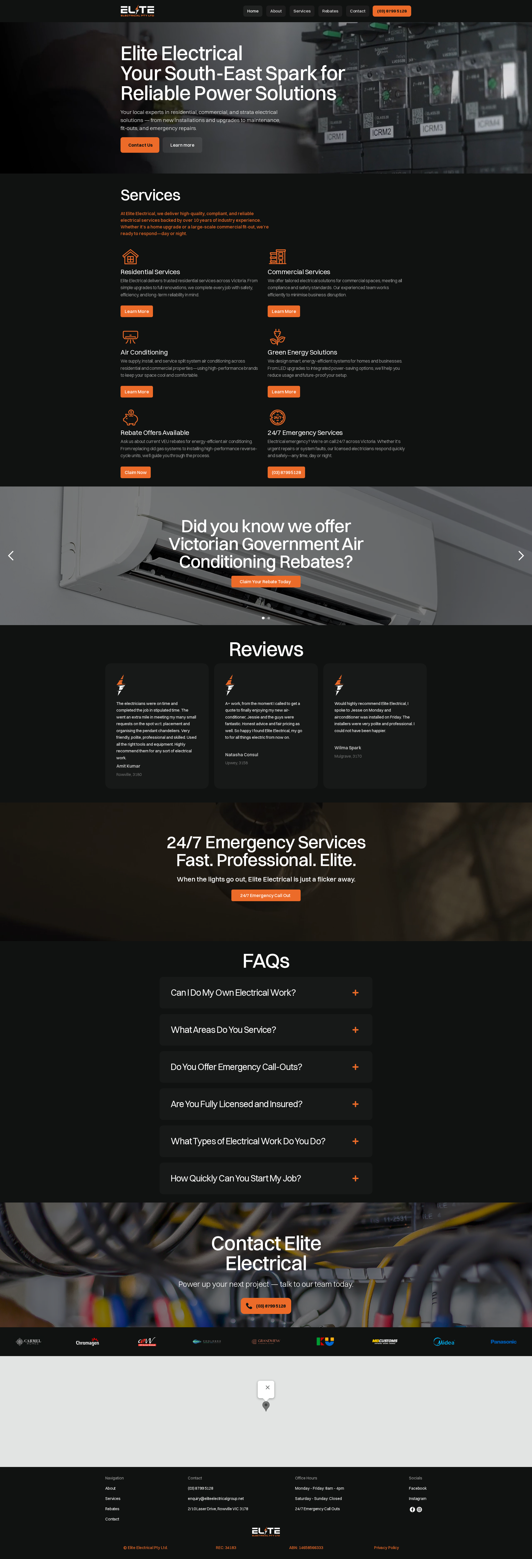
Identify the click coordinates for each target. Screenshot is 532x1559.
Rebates (330, 11)
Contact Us (140, 145)
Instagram (417, 1498)
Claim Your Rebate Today (265, 581)
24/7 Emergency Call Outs (317, 1508)
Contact (357, 11)
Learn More (137, 311)
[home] (137, 10)
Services (302, 11)
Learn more (182, 145)
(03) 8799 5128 (392, 11)
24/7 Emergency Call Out (265, 895)
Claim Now (136, 472)
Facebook (418, 1488)
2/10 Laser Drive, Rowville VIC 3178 (218, 1508)
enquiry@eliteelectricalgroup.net (216, 1498)
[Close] (267, 1387)
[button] (11, 555)
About (276, 11)
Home (252, 11)
